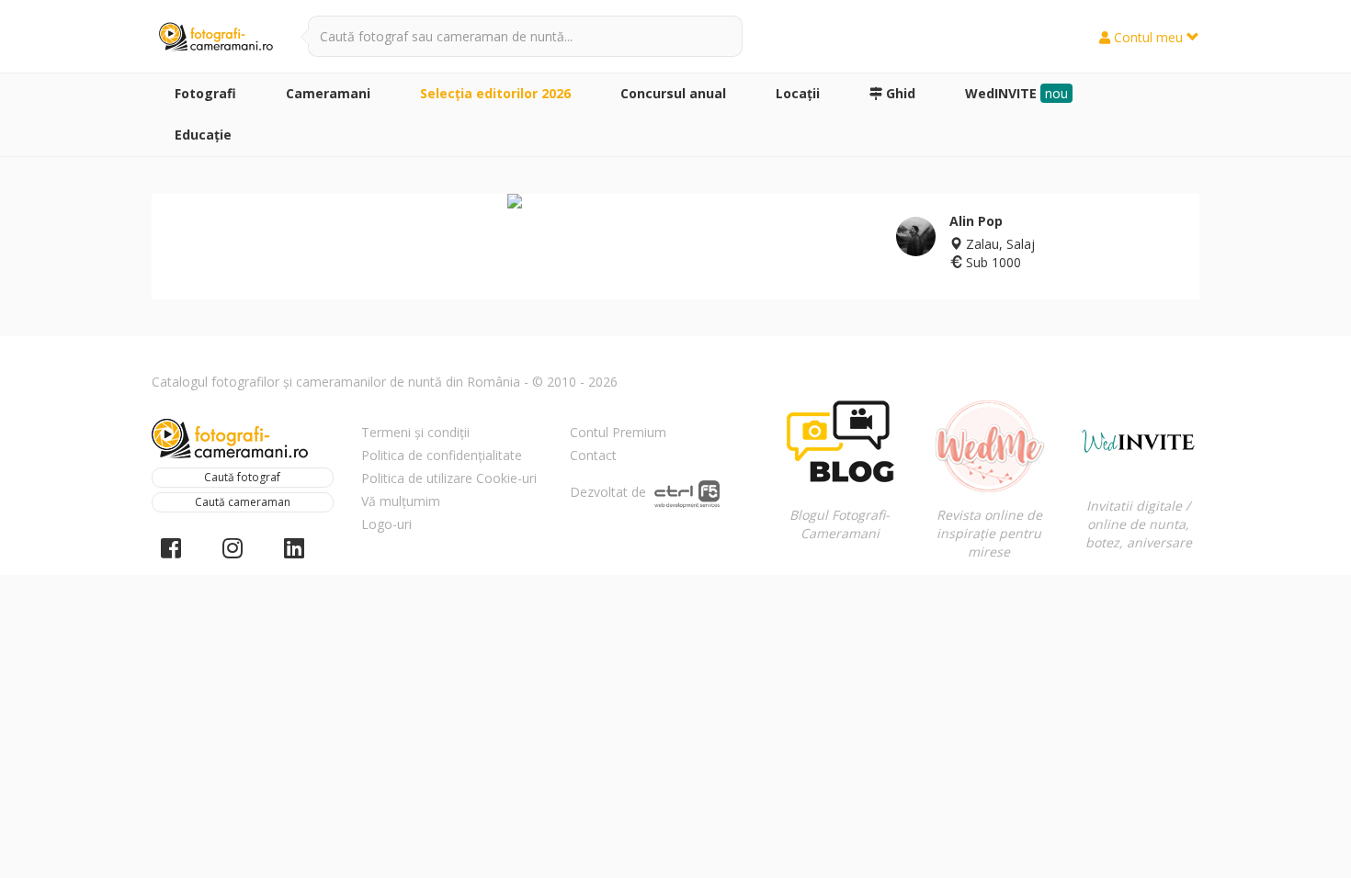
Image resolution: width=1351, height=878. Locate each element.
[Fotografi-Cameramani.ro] (216, 37)
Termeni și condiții (415, 432)
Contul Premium (618, 432)
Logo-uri (386, 524)
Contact (593, 455)
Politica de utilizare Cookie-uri (449, 478)
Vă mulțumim (400, 501)
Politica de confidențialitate (441, 455)
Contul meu (1148, 37)
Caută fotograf (242, 477)
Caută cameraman (242, 502)
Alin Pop (976, 221)
